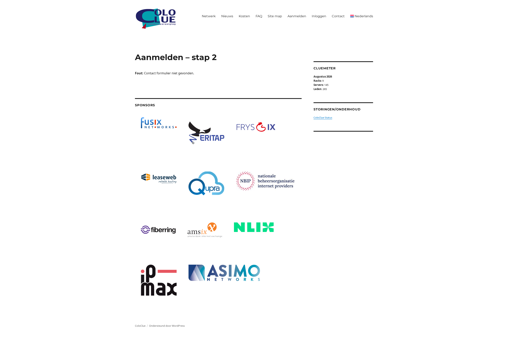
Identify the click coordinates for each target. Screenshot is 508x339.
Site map (275, 16)
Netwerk (209, 16)
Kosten (244, 16)
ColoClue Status (323, 117)
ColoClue (140, 326)
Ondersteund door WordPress (167, 326)
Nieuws (227, 16)
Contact (338, 16)
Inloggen (319, 16)
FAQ (259, 16)
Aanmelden (297, 16)
